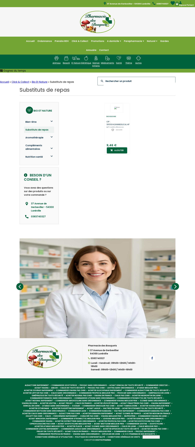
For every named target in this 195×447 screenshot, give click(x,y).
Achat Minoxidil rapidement (43, 418)
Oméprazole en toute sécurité (47, 395)
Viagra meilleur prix (111, 416)
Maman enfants (96, 64)
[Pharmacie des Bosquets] (97, 21)
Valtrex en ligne (111, 408)
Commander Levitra (136, 423)
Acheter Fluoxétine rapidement (68, 408)
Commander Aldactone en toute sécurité (146, 390)
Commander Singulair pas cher (98, 406)
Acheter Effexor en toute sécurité (121, 429)
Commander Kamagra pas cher (153, 411)
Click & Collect (20, 82)
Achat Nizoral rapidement (39, 400)
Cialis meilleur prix (148, 426)
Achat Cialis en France (77, 431)
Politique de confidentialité (90, 437)
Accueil (4, 82)
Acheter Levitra (48, 403)
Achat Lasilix (93, 408)
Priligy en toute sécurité (50, 431)
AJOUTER (119, 150)
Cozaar (76, 406)
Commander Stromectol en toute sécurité (139, 398)
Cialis (48, 416)
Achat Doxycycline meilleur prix (74, 423)
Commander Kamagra (100, 411)
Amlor (54, 388)
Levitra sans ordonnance (120, 388)
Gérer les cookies (151, 437)
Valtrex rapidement (124, 411)
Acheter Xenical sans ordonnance (145, 418)
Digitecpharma (103, 440)
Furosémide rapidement (65, 416)
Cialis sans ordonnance (63, 393)
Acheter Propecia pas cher (112, 421)
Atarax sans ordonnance (55, 406)
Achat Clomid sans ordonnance (102, 426)
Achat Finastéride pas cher (134, 403)
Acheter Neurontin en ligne (146, 395)
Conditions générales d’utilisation (54, 437)
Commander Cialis (123, 431)
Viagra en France (103, 395)
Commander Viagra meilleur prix (120, 400)
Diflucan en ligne (111, 434)
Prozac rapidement (145, 431)
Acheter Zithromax (39, 408)
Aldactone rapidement (37, 385)
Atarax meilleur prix (147, 388)
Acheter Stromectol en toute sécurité (142, 408)
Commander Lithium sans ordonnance (94, 398)
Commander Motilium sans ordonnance (44, 411)
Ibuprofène (129, 416)
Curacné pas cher (89, 416)
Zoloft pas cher (34, 416)
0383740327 (98, 358)
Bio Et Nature (39, 82)
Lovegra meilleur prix (114, 418)
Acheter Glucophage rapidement (105, 390)
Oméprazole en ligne (158, 393)
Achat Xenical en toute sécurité (126, 385)
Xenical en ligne (31, 406)
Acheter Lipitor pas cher (35, 393)
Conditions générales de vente (123, 437)
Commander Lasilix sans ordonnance (80, 429)
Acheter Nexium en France (156, 413)
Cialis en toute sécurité (72, 388)
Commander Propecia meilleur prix (97, 393)
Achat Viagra (42, 388)
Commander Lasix (77, 411)
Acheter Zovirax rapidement (39, 390)
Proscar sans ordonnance (131, 393)
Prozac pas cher (96, 388)
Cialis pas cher (122, 395)
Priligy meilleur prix (101, 431)
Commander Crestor (157, 385)
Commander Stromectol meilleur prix (80, 418)
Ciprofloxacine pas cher (42, 423)
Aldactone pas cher (69, 413)
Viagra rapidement (161, 403)
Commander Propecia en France (54, 434)
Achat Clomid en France (128, 413)
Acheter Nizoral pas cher (79, 395)
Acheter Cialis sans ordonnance (39, 413)
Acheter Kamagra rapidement (98, 413)
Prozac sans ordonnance (93, 385)
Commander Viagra (42, 421)
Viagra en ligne (29, 403)
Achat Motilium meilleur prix (109, 423)
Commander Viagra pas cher (71, 390)
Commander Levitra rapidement (42, 429)
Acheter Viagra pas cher (154, 429)
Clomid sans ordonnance (153, 400)
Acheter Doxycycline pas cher (144, 421)
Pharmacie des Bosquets (142, 434)
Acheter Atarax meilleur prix (49, 426)
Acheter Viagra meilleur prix (154, 406)
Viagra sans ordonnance (86, 434)
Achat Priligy (66, 403)
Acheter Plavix (74, 426)
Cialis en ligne (128, 426)
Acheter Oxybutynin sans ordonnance (75, 421)
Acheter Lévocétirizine (106, 403)
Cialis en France (83, 403)
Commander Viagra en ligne (152, 416)
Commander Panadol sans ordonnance (51, 398)
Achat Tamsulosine (127, 406)
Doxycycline (156, 423)
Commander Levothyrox (64, 385)
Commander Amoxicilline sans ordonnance (78, 400)
